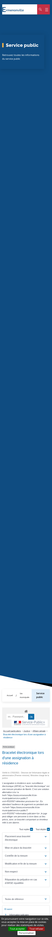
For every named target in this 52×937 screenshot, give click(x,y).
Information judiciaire (19, 914)
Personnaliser (26, 933)
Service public (40, 695)
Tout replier (24, 829)
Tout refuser (36, 928)
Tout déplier (41, 829)
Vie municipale (24, 695)
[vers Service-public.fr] (30, 723)
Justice (26, 731)
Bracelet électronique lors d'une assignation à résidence (24, 736)
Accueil (10, 695)
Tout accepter (17, 928)
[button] (26, 838)
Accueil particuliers (12, 731)
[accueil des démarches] (26, 710)
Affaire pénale (39, 731)
